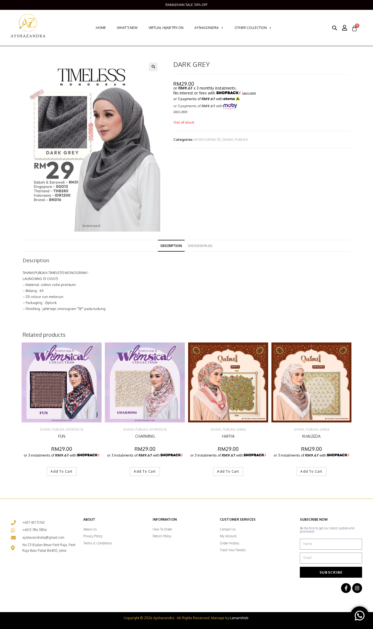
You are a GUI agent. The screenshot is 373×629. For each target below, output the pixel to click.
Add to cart (61, 471)
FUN (61, 436)
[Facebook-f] (346, 588)
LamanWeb (239, 618)
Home (101, 28)
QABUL (241, 429)
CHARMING (145, 436)
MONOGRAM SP (207, 139)
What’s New (127, 28)
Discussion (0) (200, 246)
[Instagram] (357, 588)
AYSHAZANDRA (206, 28)
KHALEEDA (311, 436)
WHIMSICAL (75, 429)
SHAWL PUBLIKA (235, 139)
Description (171, 246)
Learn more (249, 93)
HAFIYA (228, 436)
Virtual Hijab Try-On (166, 28)
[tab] (171, 246)
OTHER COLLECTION (251, 28)
